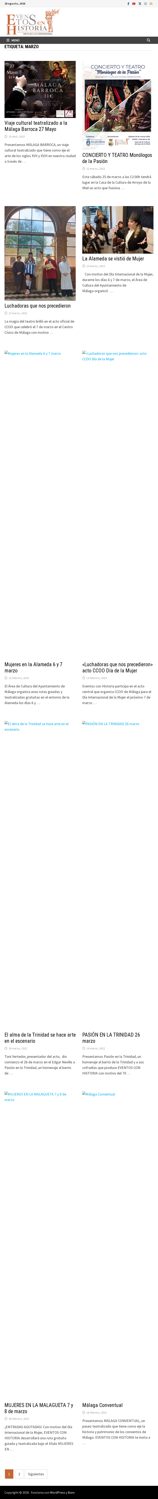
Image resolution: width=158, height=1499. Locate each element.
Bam (71, 1492)
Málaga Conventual (102, 1405)
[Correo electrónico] (151, 3)
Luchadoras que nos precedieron (38, 306)
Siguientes (36, 1474)
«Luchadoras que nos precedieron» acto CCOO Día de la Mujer (117, 667)
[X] (140, 3)
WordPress (57, 1492)
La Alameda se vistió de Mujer (113, 259)
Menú (16, 40)
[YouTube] (134, 3)
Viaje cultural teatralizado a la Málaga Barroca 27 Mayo (36, 126)
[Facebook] (129, 3)
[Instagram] (146, 3)
